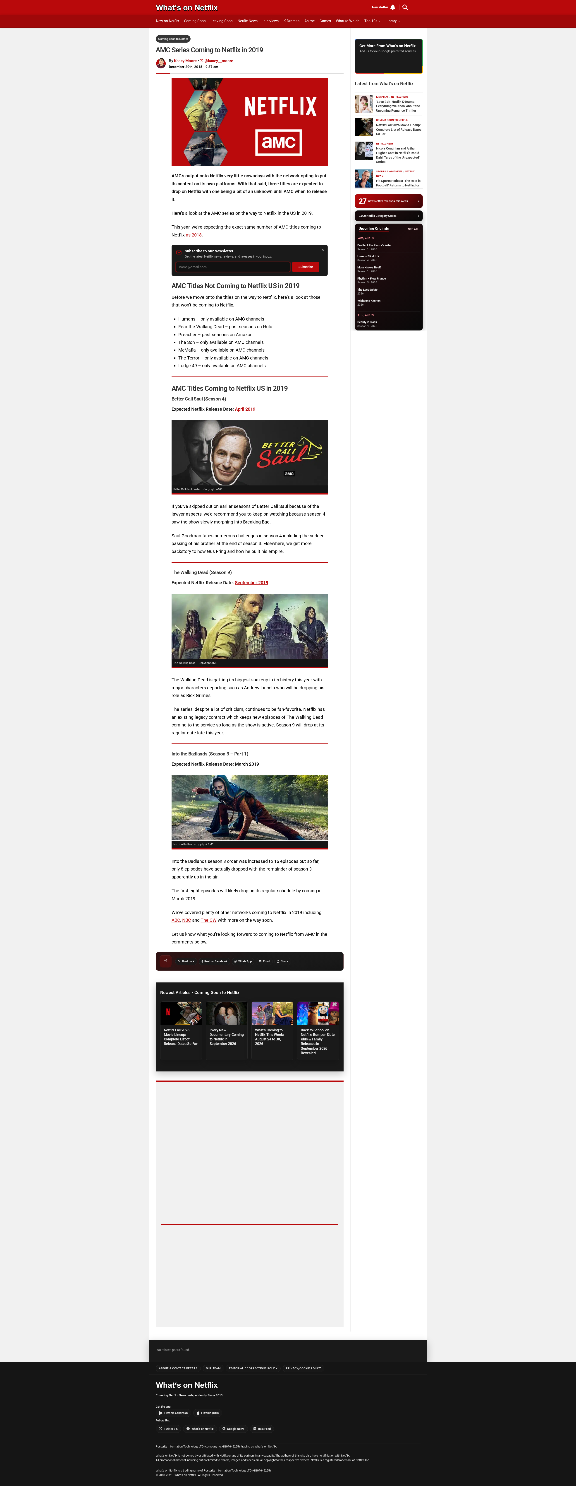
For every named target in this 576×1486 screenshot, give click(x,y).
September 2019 (251, 582)
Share (284, 961)
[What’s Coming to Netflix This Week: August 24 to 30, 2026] (272, 1013)
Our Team (213, 1368)
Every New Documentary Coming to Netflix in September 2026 (227, 1037)
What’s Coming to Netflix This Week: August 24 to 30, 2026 (269, 1037)
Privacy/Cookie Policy (303, 1368)
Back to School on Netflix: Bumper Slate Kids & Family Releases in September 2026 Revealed (318, 1041)
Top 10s (370, 21)
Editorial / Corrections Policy (253, 1368)
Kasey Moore (185, 60)
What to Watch (347, 21)
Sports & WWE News (389, 171)
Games (325, 21)
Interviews (271, 21)
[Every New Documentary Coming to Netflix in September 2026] (226, 1013)
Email (266, 961)
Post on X (188, 961)
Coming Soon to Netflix (173, 39)
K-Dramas (291, 21)
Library (391, 21)
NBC (186, 920)
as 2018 (194, 235)
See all (413, 229)
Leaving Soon (222, 21)
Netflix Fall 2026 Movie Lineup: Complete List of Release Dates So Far (181, 1037)
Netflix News (248, 21)
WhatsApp (245, 961)
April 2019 (245, 409)
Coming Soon (195, 21)
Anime (309, 21)
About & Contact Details (178, 1368)
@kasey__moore (218, 60)
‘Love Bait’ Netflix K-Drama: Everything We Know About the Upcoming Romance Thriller (398, 106)
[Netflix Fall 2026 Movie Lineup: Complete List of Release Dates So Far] (181, 1013)
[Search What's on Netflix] (405, 7)
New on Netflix (167, 21)
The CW (209, 920)
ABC (176, 920)
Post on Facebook (215, 961)
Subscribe (306, 267)
